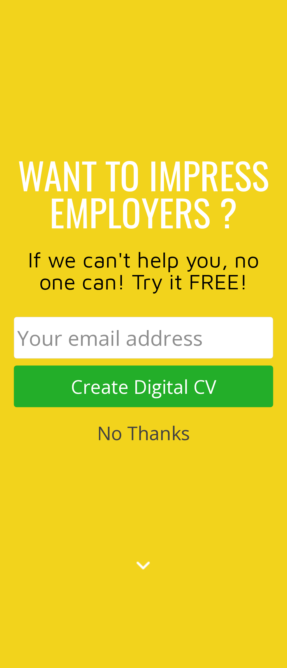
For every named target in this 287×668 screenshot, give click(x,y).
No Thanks (143, 433)
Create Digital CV (143, 386)
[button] (143, 193)
